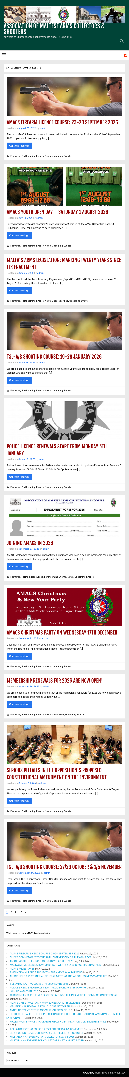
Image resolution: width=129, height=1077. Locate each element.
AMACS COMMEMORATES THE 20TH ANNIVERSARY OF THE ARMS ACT (51, 957)
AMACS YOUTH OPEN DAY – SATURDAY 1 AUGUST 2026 (57, 212)
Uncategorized (60, 301)
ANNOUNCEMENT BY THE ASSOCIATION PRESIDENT (40, 1010)
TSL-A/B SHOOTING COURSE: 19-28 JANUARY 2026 (54, 357)
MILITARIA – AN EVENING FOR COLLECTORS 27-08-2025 (42, 1036)
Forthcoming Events (33, 156)
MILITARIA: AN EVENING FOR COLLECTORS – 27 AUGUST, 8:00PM (47, 1040)
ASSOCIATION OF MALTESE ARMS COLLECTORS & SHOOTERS (54, 28)
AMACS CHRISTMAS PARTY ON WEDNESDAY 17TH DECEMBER (62, 632)
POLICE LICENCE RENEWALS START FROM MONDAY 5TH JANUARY (48, 987)
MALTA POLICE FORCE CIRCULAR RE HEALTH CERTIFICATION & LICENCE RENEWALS (58, 1021)
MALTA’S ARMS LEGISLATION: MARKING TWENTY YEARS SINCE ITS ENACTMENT (56, 964)
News (48, 156)
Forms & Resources (32, 577)
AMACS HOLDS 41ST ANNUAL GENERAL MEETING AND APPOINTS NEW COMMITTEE (58, 976)
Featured (15, 156)
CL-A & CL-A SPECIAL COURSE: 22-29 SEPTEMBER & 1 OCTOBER (47, 1032)
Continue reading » (19, 145)
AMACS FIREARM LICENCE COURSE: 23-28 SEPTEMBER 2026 (62, 122)
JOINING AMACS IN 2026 (30, 543)
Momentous (119, 1072)
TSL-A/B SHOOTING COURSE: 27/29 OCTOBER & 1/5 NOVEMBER (64, 867)
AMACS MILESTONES (22, 968)
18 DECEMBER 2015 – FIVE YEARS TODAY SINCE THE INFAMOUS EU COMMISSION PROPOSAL (63, 995)
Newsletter (58, 714)
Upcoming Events (61, 156)
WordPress (101, 1072)
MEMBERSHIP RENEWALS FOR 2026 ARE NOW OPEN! (55, 681)
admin (43, 128)
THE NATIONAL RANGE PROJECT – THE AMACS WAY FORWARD (46, 972)
